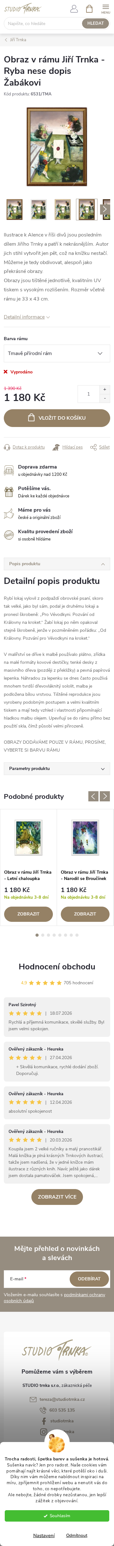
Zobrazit (28, 914)
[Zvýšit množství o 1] (104, 389)
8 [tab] (77, 935)
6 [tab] (65, 935)
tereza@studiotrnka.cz (62, 1399)
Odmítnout (76, 1535)
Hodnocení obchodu (57, 966)
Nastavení (44, 1535)
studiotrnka (62, 1421)
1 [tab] (37, 935)
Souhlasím (60, 1516)
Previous (93, 796)
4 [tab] (54, 935)
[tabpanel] (28, 867)
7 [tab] (71, 935)
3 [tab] (48, 935)
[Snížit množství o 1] (104, 398)
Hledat (95, 23)
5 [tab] (59, 935)
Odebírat (89, 1279)
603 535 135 (62, 1410)
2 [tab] (42, 935)
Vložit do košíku (62, 418)
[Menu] (105, 8)
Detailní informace (24, 317)
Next (105, 796)
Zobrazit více (57, 1196)
